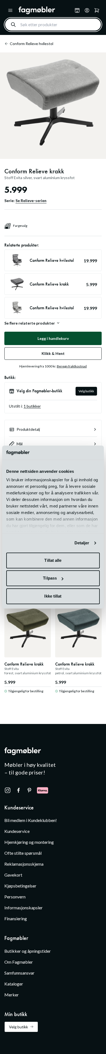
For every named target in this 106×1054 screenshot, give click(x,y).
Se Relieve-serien (30, 200)
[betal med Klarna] (42, 790)
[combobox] (53, 25)
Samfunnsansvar (19, 972)
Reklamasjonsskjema (23, 863)
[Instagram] (7, 790)
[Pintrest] (29, 790)
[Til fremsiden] (45, 10)
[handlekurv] (87, 10)
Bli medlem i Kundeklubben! (30, 820)
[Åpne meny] (10, 10)
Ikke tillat (52, 596)
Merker (11, 994)
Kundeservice (17, 831)
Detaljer (81, 543)
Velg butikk (86, 391)
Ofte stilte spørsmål (23, 853)
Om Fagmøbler (18, 961)
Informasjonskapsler (23, 907)
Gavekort (13, 874)
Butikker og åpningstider (27, 951)
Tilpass (50, 578)
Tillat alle (52, 560)
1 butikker (32, 406)
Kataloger (13, 983)
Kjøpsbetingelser (20, 885)
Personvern (15, 896)
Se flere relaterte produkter (29, 323)
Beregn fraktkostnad (72, 366)
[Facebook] (18, 790)
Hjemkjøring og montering (29, 842)
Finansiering (15, 918)
